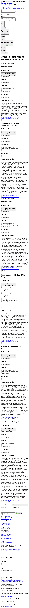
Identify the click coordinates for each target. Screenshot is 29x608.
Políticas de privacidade (6, 517)
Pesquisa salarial (5, 535)
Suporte (2, 540)
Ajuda (2, 541)
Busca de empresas (5, 523)
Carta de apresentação (6, 534)
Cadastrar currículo (5, 524)
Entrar (22, 8)
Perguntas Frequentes (6, 538)
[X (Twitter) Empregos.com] (17, 550)
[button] (14, 91)
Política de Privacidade (6, 596)
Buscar (2, 16)
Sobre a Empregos (5, 516)
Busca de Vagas (4, 521)
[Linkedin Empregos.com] (16, 549)
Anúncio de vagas (5, 527)
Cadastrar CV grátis (16, 8)
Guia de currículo (5, 533)
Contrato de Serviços (6, 519)
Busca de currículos (5, 528)
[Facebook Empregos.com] (6, 550)
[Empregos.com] (6, 3)
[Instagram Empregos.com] (6, 549)
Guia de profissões (5, 531)
